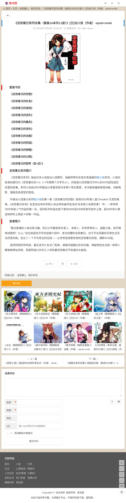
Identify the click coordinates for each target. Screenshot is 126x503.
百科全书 (9, 477)
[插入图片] (118, 401)
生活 (7, 468)
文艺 (15, 8)
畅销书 (31, 468)
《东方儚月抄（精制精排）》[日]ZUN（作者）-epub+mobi (18, 318)
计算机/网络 (34, 473)
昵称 (11, 402)
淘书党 (13, 3)
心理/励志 (21, 468)
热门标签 (20, 477)
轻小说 (101, 177)
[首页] (121, 462)
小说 (18, 464)
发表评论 (71, 28)
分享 (75, 264)
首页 (8, 8)
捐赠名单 (9, 482)
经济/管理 (21, 473)
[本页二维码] (121, 492)
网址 (9, 418)
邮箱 (11, 410)
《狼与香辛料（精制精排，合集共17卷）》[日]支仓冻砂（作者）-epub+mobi (48, 349)
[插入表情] (112, 401)
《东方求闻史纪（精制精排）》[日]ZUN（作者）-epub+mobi (46, 318)
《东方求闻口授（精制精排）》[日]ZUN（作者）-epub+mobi (76, 318)
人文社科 (9, 473)
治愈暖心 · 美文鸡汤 (30, 8)
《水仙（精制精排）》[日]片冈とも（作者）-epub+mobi (18, 349)
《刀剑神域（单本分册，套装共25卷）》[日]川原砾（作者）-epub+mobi (108, 349)
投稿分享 (32, 477)
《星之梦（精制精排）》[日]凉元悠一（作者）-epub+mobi (107, 318)
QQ (8, 426)
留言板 (19, 482)
